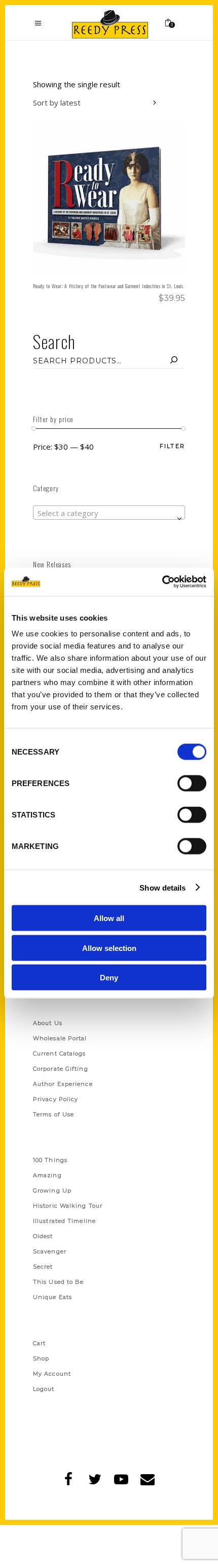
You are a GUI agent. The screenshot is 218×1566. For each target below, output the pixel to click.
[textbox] (109, 513)
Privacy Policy (55, 1099)
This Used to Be (58, 1281)
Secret (43, 1266)
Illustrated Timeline (64, 1220)
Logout (44, 1388)
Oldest (43, 1236)
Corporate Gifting (60, 1068)
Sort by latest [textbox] (57, 102)
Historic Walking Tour (67, 1205)
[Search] (173, 360)
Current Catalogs (59, 1053)
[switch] (191, 783)
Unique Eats (52, 1297)
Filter (172, 446)
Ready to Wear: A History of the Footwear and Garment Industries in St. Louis (108, 286)
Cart (39, 1343)
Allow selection (109, 947)
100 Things (50, 1160)
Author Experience (63, 1083)
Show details (162, 887)
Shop (41, 1358)
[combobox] (96, 104)
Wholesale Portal (60, 1038)
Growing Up (52, 1190)
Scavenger (49, 1251)
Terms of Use (53, 1114)
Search (54, 341)
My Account (52, 1373)
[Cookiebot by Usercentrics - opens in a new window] (162, 582)
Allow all (109, 918)
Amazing (47, 1175)
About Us (47, 1023)
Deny (109, 977)
